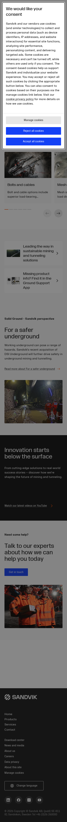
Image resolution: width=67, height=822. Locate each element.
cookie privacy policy (20, 99)
